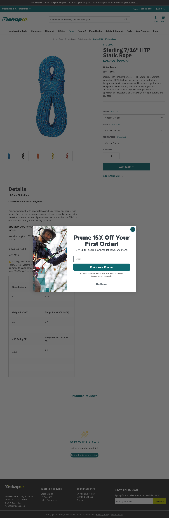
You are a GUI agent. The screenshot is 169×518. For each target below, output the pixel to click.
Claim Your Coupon (101, 267)
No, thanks (101, 284)
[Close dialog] (132, 229)
